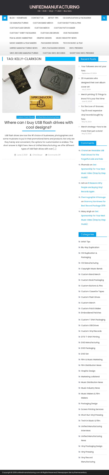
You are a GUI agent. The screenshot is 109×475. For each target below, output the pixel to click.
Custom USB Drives (50, 33)
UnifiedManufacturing (54, 7)
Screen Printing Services (92, 409)
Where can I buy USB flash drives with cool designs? (38, 125)
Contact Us (37, 18)
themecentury (80, 472)
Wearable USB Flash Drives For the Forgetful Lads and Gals (92, 154)
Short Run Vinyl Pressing (82, 53)
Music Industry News (66, 38)
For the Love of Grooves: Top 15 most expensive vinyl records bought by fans (92, 112)
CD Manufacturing (19, 23)
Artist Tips (53, 18)
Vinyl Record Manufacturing (24, 53)
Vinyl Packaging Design (53, 48)
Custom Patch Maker (64, 28)
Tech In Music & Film (72, 43)
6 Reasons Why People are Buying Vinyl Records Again (91, 187)
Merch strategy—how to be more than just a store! (93, 128)
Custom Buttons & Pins (69, 23)
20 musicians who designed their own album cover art (93, 82)
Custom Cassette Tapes (92, 291)
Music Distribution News (92, 382)
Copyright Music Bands (91, 268)
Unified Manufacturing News (23, 48)
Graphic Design (44, 38)
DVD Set (85, 354)
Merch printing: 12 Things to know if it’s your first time (93, 96)
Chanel (84, 150)
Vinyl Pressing (76, 48)
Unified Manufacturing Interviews (91, 428)
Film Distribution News (91, 365)
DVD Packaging (71, 33)
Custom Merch (42, 28)
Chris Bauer (37, 155)
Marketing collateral (90, 376)
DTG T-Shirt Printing (90, 336)
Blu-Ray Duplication (90, 247)
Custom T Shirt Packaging (23, 33)
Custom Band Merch (43, 23)
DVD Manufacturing (90, 342)
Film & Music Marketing (21, 38)
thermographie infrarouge (93, 197)
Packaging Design (49, 43)
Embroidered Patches (91, 312)
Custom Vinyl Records (54, 53)
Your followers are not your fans (93, 68)
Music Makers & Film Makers (23, 43)
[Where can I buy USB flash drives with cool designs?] (38, 89)
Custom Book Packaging (92, 280)
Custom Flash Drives (20, 28)
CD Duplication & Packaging (77, 18)
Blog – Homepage (18, 18)
